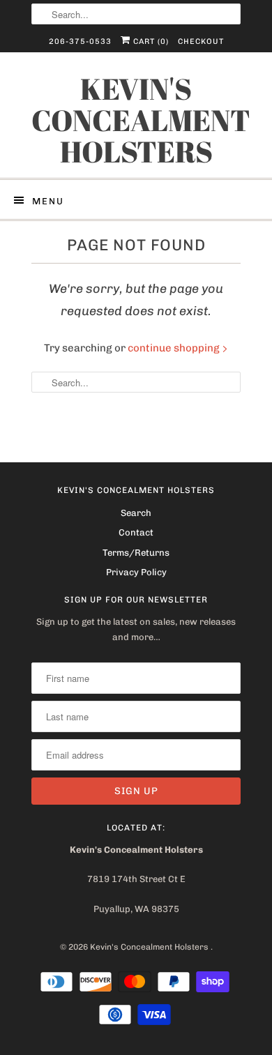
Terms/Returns (136, 552)
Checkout (201, 41)
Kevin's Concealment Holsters (136, 120)
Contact (136, 532)
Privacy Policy (136, 572)
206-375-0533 (80, 41)
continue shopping (175, 348)
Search (136, 513)
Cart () (149, 41)
